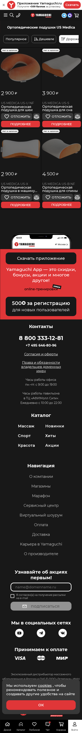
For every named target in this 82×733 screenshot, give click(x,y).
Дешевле (46, 39)
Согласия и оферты (41, 354)
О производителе (41, 554)
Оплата (41, 525)
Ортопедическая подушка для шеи (17, 108)
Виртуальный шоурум (41, 515)
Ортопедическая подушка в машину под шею (18, 189)
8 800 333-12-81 (41, 338)
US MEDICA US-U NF (17, 103)
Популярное (16, 39)
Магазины (41, 486)
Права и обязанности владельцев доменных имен (41, 367)
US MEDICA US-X (14, 184)
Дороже (73, 39)
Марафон (41, 496)
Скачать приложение (41, 258)
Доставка (41, 534)
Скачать (72, 5)
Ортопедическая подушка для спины (60, 189)
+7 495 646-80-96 (41, 345)
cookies (45, 685)
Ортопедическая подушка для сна (57, 108)
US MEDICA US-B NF (58, 184)
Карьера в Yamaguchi (41, 544)
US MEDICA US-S (55, 103)
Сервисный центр (41, 505)
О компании (41, 476)
